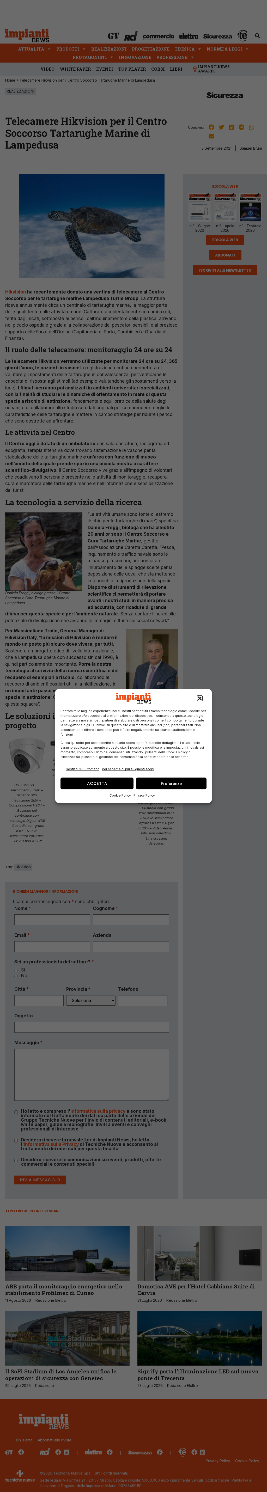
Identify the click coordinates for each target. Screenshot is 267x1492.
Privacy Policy (144, 795)
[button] (199, 698)
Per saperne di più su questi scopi (128, 769)
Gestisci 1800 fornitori (82, 769)
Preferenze (171, 783)
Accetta (97, 783)
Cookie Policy (120, 795)
